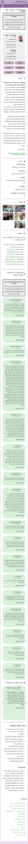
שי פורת (23, 819)
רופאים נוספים (21, 822)
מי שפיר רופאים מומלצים (18, 808)
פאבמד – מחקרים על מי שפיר (17, 806)
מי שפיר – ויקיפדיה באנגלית (17, 830)
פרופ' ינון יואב (21, 811)
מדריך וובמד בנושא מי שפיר (17, 803)
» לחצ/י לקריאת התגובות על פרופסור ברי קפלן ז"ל (16, 154)
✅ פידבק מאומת (20, 315)
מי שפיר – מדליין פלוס (19, 832)
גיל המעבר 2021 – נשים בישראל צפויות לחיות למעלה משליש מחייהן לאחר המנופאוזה (14, 261)
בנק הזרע (18, 835)
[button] (2, 2)
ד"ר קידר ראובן (11, 811)
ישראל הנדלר (21, 816)
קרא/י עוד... (20, 149)
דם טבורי (23, 827)
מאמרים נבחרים (16, 6)
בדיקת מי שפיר (20, 1)
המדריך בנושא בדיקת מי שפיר (18, 2)
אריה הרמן (17, 819)
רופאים (25, 6)
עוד (8, 6)
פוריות (23, 835)
